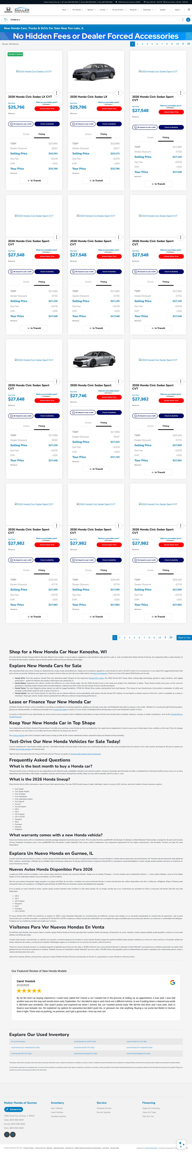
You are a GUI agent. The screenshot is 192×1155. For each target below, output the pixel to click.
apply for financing (100, 673)
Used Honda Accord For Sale (85, 1041)
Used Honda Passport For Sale (85, 1053)
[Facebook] (7, 1134)
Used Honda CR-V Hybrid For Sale (140, 1047)
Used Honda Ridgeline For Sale (138, 1053)
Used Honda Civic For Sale (137, 1041)
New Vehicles (57, 1108)
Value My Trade (149, 1112)
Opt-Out (106, 1148)
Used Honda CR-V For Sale (84, 1047)
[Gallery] (96, 36)
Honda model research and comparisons (85, 754)
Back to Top (184, 637)
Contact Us (15, 1109)
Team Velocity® (151, 1148)
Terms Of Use (40, 1148)
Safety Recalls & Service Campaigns (88, 1148)
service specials (18, 735)
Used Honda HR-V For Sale (21, 1053)
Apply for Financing (151, 1108)
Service (102, 1103)
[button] (56, 92)
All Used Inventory (18, 1041)
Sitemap (50, 1148)
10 (177, 44)
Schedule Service (104, 1108)
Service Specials (104, 1112)
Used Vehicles (57, 1112)
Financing (148, 1103)
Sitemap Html (59, 1148)
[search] (189, 9)
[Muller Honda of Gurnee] (17, 9)
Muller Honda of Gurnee (13, 1148)
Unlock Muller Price (47, 109)
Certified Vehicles (58, 1116)
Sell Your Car (148, 1116)
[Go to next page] (183, 44)
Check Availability (47, 124)
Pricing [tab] (42, 134)
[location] (116, 2)
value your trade (60, 709)
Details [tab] (26, 134)
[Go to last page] (189, 44)
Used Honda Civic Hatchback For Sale (25, 1047)
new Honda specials (23, 749)
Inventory (57, 1103)
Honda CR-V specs (96, 678)
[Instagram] (13, 1134)
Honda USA (114, 1148)
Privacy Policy (28, 1148)
